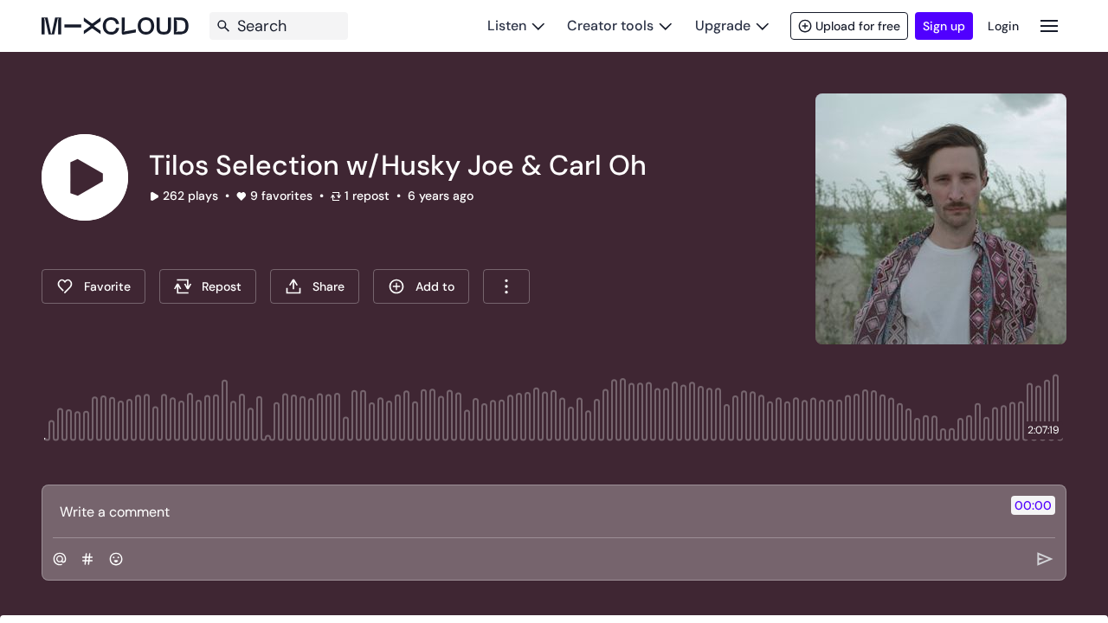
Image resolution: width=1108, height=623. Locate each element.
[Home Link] (115, 26)
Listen (506, 25)
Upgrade (722, 25)
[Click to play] (85, 177)
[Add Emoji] (116, 559)
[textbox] (525, 511)
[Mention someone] (60, 559)
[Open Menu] (1049, 25)
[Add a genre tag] (87, 559)
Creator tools (610, 25)
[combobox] (506, 286)
